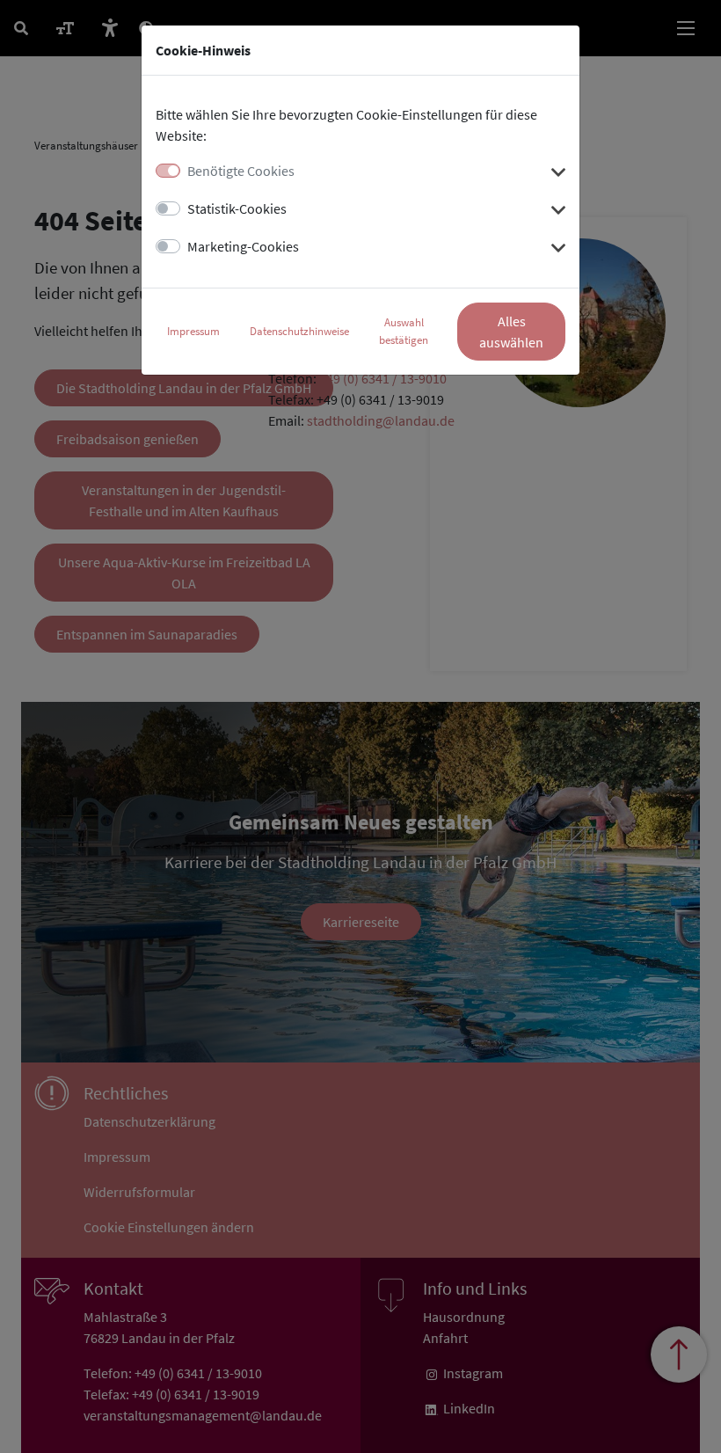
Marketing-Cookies (243, 246)
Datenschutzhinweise (299, 331)
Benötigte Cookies (241, 170)
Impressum (193, 331)
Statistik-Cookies (237, 208)
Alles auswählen (511, 331)
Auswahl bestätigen (403, 331)
